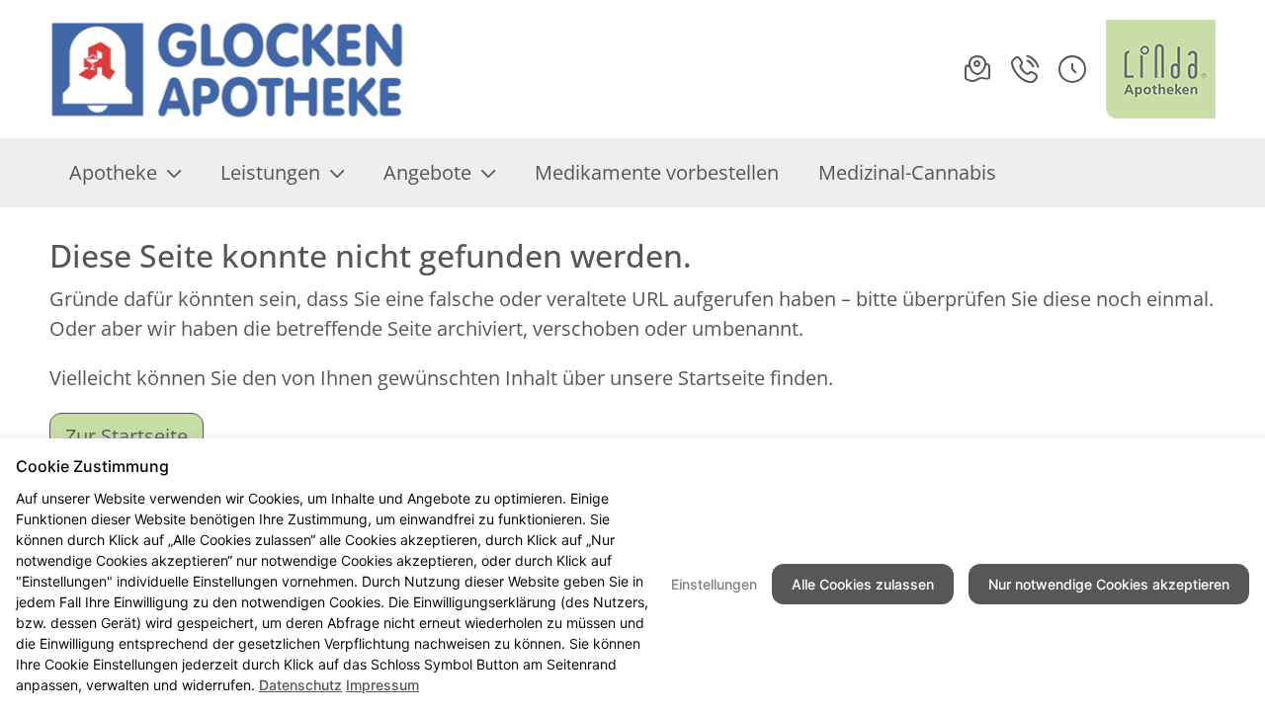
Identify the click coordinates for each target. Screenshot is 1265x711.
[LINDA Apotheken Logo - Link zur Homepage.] (1161, 69)
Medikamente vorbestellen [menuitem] (657, 172)
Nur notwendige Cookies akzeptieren (1108, 584)
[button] (1072, 69)
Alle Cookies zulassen (863, 584)
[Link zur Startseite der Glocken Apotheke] (228, 69)
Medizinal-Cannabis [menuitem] (907, 172)
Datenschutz (300, 684)
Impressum (382, 684)
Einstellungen (714, 584)
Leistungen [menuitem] (270, 172)
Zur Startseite (126, 436)
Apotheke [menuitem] (113, 172)
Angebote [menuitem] (427, 172)
